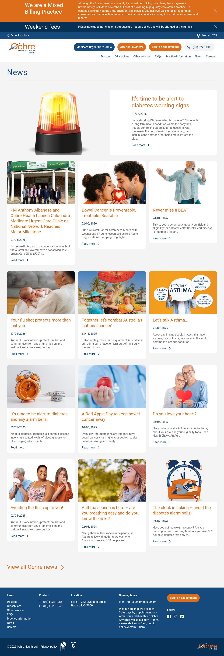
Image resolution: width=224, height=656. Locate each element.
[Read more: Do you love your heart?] (183, 386)
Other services (142, 56)
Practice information (178, 56)
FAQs (158, 56)
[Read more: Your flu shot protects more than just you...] (41, 292)
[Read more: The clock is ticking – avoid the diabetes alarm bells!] (183, 480)
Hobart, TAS (207, 35)
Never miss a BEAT (170, 210)
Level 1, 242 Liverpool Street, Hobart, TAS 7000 (88, 603)
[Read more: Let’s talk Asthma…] (183, 292)
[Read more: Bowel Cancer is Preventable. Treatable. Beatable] (112, 182)
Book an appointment (165, 48)
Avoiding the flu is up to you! (36, 507)
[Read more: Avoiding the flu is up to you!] (41, 480)
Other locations (20, 35)
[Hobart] (21, 44)
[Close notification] (215, 11)
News (198, 56)
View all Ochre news (32, 567)
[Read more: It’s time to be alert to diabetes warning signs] (58, 122)
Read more (138, 145)
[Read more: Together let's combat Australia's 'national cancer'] (112, 292)
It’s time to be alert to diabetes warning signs (160, 102)
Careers (210, 56)
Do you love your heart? (175, 414)
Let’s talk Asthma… (170, 320)
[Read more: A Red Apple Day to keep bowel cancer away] (112, 386)
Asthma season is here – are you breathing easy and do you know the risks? (110, 513)
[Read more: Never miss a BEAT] (183, 182)
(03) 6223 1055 (52, 601)
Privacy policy (49, 646)
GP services (122, 56)
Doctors (106, 56)
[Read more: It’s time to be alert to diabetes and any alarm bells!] (41, 386)
